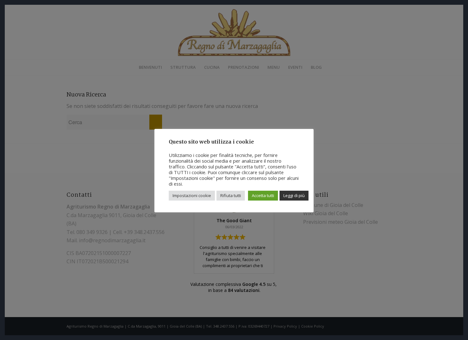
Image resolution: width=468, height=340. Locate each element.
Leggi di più (294, 195)
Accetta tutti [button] (263, 195)
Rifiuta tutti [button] (230, 195)
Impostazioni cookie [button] (192, 195)
